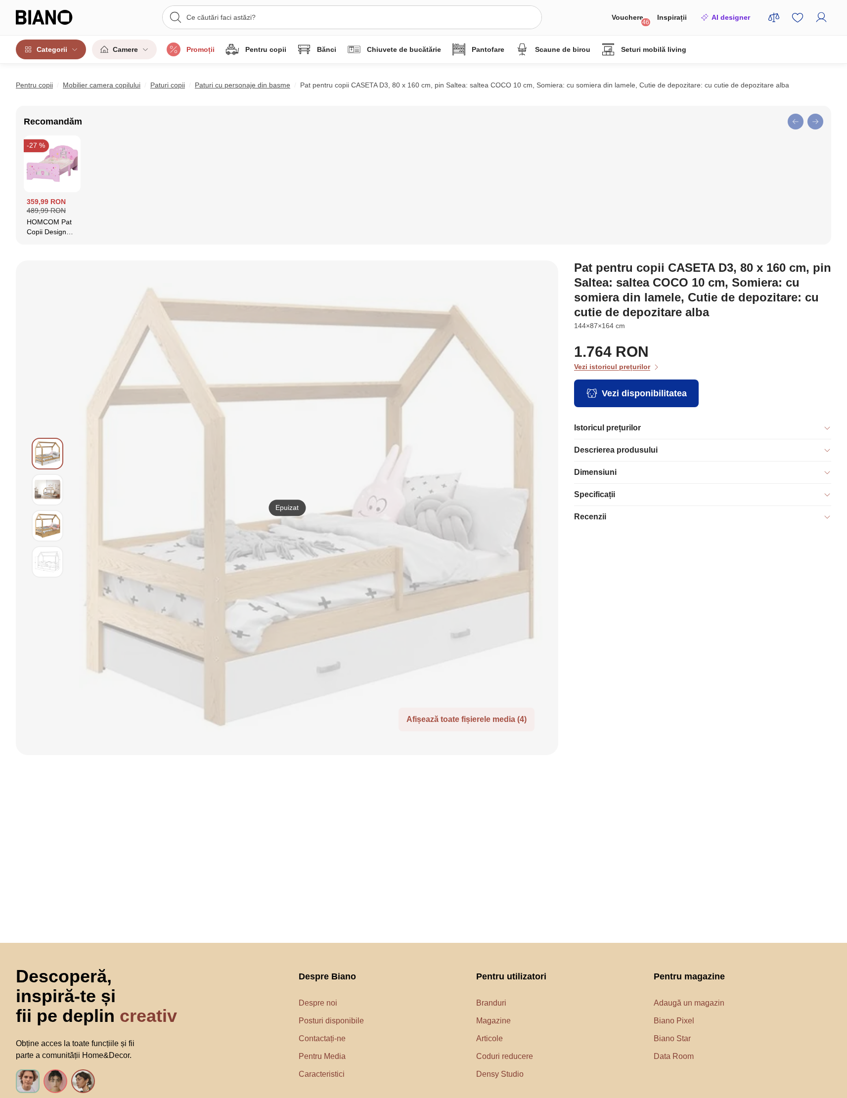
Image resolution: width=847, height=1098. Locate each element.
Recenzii (590, 516)
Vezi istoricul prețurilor (612, 367)
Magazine (493, 1020)
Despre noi (318, 1003)
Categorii (52, 49)
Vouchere (630, 19)
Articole (489, 1038)
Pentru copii (265, 49)
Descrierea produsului (616, 450)
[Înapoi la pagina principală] (57, 17)
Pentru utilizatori (511, 976)
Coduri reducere (504, 1056)
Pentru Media (322, 1056)
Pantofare (488, 49)
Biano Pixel (674, 1020)
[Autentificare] (821, 17)
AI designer (731, 17)
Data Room (674, 1056)
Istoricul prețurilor (607, 427)
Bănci (326, 49)
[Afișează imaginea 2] (47, 490)
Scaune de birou (562, 49)
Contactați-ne (322, 1038)
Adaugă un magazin (689, 1003)
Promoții (200, 49)
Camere (125, 49)
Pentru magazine (689, 976)
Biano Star (672, 1038)
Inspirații (672, 17)
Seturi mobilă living (653, 49)
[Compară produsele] (774, 17)
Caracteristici (322, 1074)
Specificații (594, 494)
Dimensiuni (595, 472)
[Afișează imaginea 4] (47, 562)
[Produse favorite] (797, 17)
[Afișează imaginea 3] (47, 526)
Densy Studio (500, 1074)
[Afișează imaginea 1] (47, 453)
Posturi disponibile (331, 1020)
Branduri (491, 1003)
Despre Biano (327, 976)
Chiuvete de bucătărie (404, 49)
